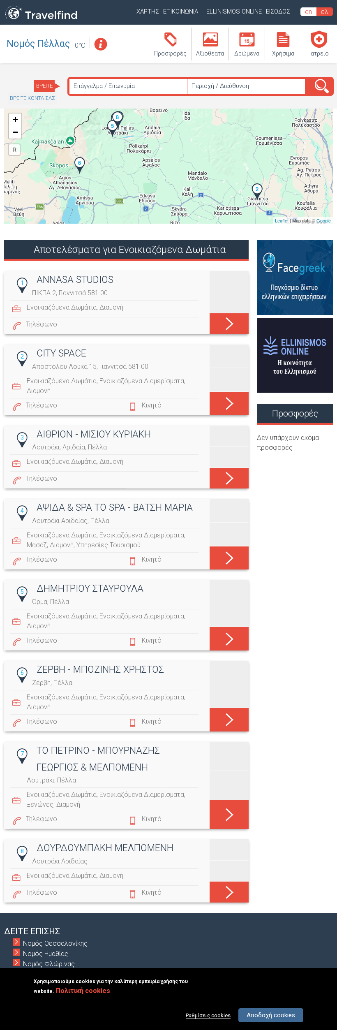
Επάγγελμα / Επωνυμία (104, 86)
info (100, 44)
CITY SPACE (61, 353)
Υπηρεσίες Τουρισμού (108, 545)
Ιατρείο (319, 53)
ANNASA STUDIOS (75, 279)
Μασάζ (37, 545)
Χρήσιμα (283, 53)
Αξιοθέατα (210, 53)
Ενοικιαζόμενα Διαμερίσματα (141, 381)
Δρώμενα (246, 53)
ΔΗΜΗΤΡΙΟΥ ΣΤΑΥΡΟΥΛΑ (90, 588)
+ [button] (15, 119)
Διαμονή (111, 307)
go (229, 322)
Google (323, 220)
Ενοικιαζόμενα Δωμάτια (62, 307)
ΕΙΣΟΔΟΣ (278, 11)
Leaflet (282, 220)
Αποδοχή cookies (271, 1015)
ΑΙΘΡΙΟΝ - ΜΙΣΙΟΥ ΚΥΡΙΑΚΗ (94, 434)
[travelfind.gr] (41, 19)
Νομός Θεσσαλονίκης (55, 943)
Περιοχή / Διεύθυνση (220, 86)
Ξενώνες (40, 804)
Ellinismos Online (234, 11)
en (308, 12)
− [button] (15, 132)
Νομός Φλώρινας (49, 964)
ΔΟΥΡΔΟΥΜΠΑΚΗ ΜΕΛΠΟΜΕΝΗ (105, 848)
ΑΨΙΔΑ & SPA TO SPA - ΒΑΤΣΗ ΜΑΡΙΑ (115, 507)
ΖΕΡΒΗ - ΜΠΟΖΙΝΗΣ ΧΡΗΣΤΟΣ (100, 669)
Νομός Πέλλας (38, 43)
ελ (324, 12)
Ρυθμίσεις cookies (208, 1015)
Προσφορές (170, 53)
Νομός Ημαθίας (45, 954)
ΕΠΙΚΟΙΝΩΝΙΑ (180, 11)
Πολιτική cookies (83, 991)
